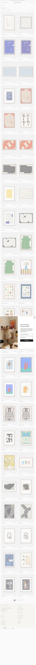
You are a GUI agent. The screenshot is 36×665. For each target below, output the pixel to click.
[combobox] (26, 337)
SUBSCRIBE (27, 340)
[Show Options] (32, 337)
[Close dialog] (34, 317)
